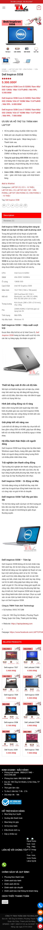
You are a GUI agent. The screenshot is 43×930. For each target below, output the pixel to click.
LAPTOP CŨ (16, 187)
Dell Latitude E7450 (32, 667)
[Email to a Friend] (17, 206)
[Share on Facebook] (8, 206)
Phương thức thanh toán (14, 877)
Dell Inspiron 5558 (12, 200)
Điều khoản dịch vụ (12, 830)
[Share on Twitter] (13, 206)
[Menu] (4, 7)
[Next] (37, 36)
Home (4, 69)
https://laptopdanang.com (21, 624)
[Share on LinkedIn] (25, 206)
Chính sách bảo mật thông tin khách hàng (21, 891)
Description (9, 215)
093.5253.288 (24, 778)
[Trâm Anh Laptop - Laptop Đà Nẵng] (21, 8)
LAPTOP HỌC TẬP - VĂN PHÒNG (20, 69)
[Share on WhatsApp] (4, 206)
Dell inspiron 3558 (11, 722)
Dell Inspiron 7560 (32, 750)
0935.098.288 (10, 775)
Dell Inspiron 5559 (32, 695)
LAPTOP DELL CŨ (9, 190)
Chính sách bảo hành (12, 880)
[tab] (21, 215)
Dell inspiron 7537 (11, 667)
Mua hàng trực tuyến (12, 814)
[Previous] (5, 36)
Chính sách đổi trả (11, 884)
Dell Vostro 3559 (11, 750)
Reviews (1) (9, 221)
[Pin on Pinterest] (21, 206)
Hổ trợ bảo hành (10, 826)
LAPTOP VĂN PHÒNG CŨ (18, 193)
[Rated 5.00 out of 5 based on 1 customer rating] (21, 78)
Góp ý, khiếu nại (10, 834)
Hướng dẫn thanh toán (13, 818)
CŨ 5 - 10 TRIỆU (28, 187)
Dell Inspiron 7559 (11, 695)
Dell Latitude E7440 (32, 722)
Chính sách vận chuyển (13, 887)
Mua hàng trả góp (11, 822)
